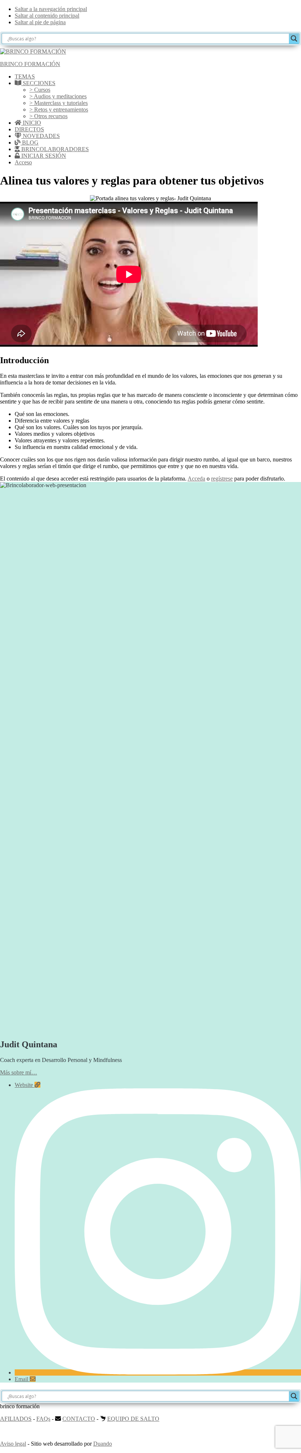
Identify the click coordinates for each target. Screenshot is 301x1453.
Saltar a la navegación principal (51, 9)
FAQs (43, 1419)
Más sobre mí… (18, 1072)
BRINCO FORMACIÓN (30, 64)
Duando (102, 1444)
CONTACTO (78, 1419)
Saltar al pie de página (40, 22)
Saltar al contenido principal (47, 15)
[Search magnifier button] (294, 38)
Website (25, 1085)
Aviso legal (13, 1444)
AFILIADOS (16, 1419)
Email (22, 1379)
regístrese (222, 478)
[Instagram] (158, 1372)
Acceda (196, 478)
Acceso (23, 162)
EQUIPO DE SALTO (133, 1419)
